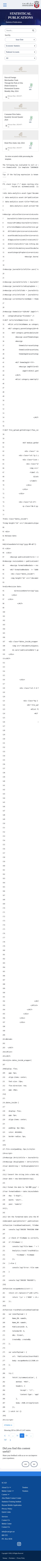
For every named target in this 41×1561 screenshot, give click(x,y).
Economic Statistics (20, 71)
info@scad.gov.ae (8, 1532)
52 (22, 1436)
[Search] (33, 30)
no (34, 1464)
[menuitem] (6, 1487)
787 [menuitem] (6, 1440)
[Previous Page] (5, 1435)
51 (18, 1436)
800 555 (5, 1535)
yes (25, 1464)
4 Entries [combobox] (7, 1425)
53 (27, 1436)
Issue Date (19, 40)
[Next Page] (10, 1440)
